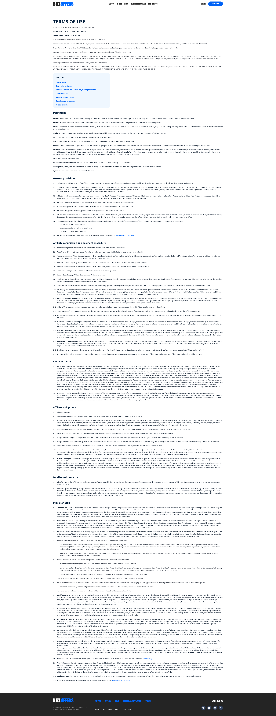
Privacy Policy (147, 659)
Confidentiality (62, 93)
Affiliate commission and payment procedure (76, 90)
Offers (119, 4)
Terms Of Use (100, 709)
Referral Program (138, 4)
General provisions (64, 86)
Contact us (153, 4)
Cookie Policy (126, 709)
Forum (148, 700)
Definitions (61, 82)
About (111, 4)
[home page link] (63, 4)
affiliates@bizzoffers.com (125, 235)
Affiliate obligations (65, 97)
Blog (126, 4)
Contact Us (217, 700)
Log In (203, 4)
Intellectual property (65, 101)
